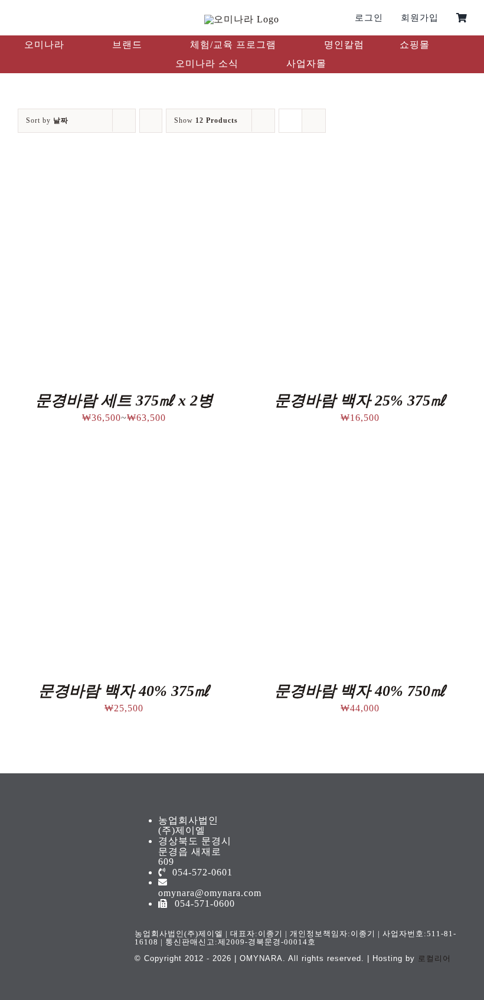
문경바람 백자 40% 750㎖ (360, 691)
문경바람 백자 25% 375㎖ (360, 400)
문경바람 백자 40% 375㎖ (124, 691)
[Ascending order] (150, 121)
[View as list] (313, 120)
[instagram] (37, 17)
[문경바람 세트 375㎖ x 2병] (124, 176)
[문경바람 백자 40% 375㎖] (124, 467)
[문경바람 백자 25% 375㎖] (360, 176)
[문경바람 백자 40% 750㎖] (360, 467)
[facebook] (18, 17)
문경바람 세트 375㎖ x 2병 (124, 400)
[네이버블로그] (57, 17)
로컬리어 (434, 958)
